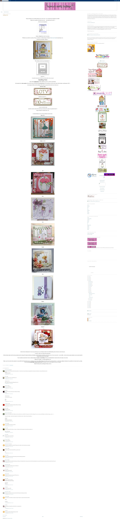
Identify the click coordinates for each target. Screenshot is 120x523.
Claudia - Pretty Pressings (90, 233)
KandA (6, 434)
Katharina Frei (89, 225)
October (90, 283)
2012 (89, 301)
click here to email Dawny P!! (91, 22)
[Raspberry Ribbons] (102, 185)
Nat (5, 504)
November (90, 282)
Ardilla (6, 469)
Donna (6, 478)
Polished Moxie (7, 491)
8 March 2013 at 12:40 (9, 476)
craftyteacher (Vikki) (7, 443)
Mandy (88, 227)
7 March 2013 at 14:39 (9, 446)
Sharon (88, 213)
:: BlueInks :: (6, 403)
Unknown (6, 423)
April (90, 291)
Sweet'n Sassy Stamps (102, 186)
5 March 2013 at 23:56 (9, 388)
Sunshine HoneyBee (7, 369)
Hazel (88, 221)
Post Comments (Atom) (9, 518)
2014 (89, 279)
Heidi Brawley (7, 464)
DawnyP (88, 206)
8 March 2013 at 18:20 (9, 484)
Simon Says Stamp (53, 37)
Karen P (6, 455)
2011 (89, 302)
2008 (89, 306)
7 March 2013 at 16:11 (9, 462)
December (90, 281)
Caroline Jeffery (89, 218)
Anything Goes (91, 297)
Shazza (6, 408)
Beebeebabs (6, 385)
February (90, 298)
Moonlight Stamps (102, 189)
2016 (89, 276)
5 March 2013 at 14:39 (9, 374)
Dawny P (89, 318)
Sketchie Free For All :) (92, 293)
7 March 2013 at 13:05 (9, 437)
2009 (89, 305)
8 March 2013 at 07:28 (9, 471)
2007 (89, 307)
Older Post (81, 516)
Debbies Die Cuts (102, 181)
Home (1, 11)
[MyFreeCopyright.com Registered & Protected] (93, 34)
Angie (88, 217)
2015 (89, 277)
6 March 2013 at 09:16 (9, 393)
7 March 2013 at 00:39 (9, 425)
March (90, 292)
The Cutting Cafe (101, 175)
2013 (89, 280)
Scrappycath (6, 439)
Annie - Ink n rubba (89, 234)
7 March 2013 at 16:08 (9, 457)
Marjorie (88, 210)
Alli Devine (6, 448)
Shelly (6, 376)
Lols (87, 209)
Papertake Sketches (6, 11)
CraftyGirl (6, 496)
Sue (5, 390)
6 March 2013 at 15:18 (9, 401)
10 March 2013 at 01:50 (9, 494)
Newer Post (4, 516)
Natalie (88, 212)
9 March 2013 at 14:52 (9, 489)
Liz (87, 208)
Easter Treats (90, 294)
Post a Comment (5, 515)
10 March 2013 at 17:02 (9, 508)
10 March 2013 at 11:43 (9, 502)
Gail (5, 510)
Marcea (88, 228)
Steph (88, 229)
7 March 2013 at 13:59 (9, 441)
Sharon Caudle (89, 320)
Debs (88, 207)
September (90, 285)
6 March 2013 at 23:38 (9, 421)
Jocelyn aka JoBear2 (7, 412)
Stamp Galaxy (102, 191)
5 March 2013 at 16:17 (9, 378)
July (89, 287)
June (89, 288)
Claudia (88, 219)
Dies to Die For (102, 188)
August (90, 286)
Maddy (88, 226)
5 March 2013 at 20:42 (9, 383)
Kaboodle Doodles (102, 180)
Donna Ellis (6, 459)
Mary (88, 211)
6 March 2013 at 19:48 (9, 410)
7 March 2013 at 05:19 (9, 432)
